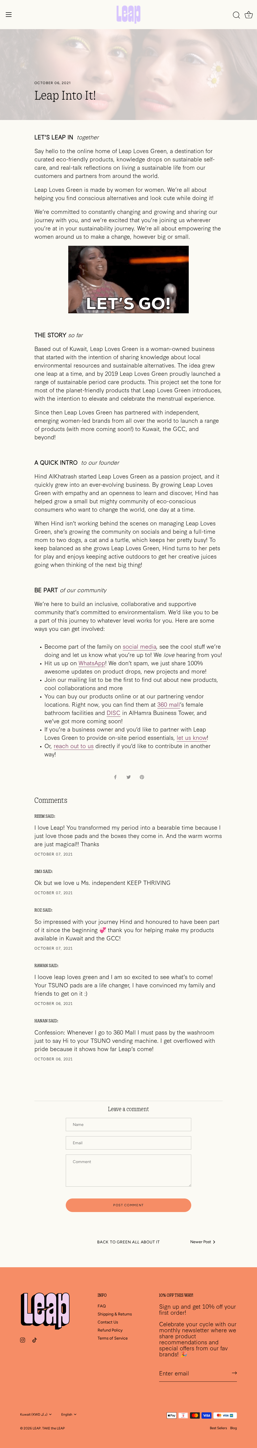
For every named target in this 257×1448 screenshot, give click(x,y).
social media (139, 646)
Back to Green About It (128, 1242)
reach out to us (74, 745)
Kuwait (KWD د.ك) (33, 1414)
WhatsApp (92, 662)
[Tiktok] (34, 1339)
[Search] (236, 15)
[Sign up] (234, 1372)
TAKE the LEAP (53, 1428)
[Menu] (8, 14)
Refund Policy (110, 1330)
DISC (113, 712)
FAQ (102, 1306)
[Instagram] (22, 1339)
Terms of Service (113, 1338)
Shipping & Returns (115, 1314)
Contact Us (108, 1322)
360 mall (168, 704)
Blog (233, 1428)
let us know (192, 737)
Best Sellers (218, 1428)
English (66, 1414)
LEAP (37, 1428)
